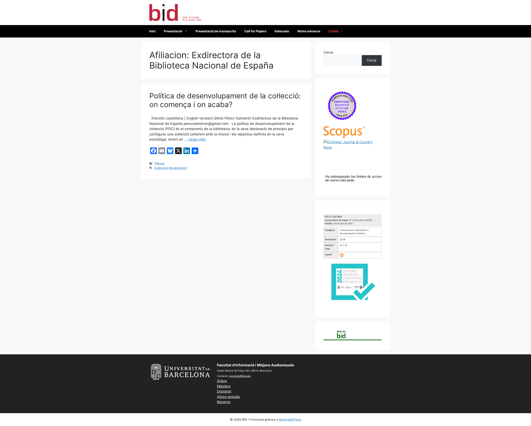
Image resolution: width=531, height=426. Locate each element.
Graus (222, 381)
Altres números (308, 31)
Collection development (170, 168)
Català (334, 31)
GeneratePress (290, 419)
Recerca (223, 402)
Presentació (173, 31)
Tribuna (159, 163)
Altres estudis (228, 397)
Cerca (328, 52)
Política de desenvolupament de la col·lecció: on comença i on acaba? (225, 100)
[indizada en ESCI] (342, 123)
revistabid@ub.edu (240, 376)
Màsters (223, 386)
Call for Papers (255, 31)
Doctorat (224, 391)
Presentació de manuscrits (216, 31)
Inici (152, 31)
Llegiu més (197, 139)
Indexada (282, 31)
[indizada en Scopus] (344, 137)
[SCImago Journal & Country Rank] (353, 147)
